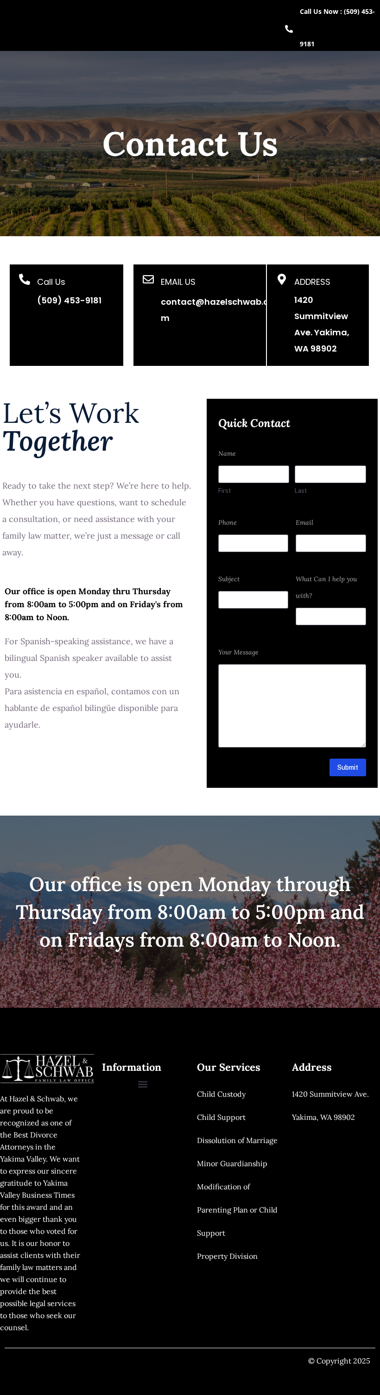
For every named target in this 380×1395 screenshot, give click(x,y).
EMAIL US (178, 282)
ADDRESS (312, 282)
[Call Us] (24, 279)
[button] (142, 1084)
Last (301, 490)
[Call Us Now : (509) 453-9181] (289, 29)
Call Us (51, 282)
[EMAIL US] (148, 279)
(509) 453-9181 (69, 300)
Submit (347, 767)
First (224, 490)
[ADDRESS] (281, 279)
